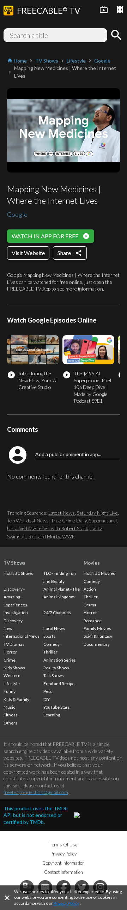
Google (17, 214)
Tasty (96, 528)
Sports (49, 636)
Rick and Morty (44, 536)
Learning (51, 714)
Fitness (11, 714)
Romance (93, 620)
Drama (90, 604)
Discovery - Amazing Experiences (15, 596)
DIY (46, 699)
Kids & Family (16, 699)
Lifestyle (12, 683)
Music (9, 707)
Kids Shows (14, 667)
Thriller (50, 652)
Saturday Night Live (97, 513)
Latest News (61, 513)
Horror (10, 652)
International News (22, 636)
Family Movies (97, 628)
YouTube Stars (56, 707)
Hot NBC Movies (99, 573)
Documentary (97, 644)
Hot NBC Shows (18, 573)
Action (90, 589)
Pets (47, 691)
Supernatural (103, 521)
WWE (68, 536)
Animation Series (59, 660)
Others (10, 723)
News (9, 628)
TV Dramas (14, 644)
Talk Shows (53, 675)
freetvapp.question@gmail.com (36, 792)
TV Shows (14, 563)
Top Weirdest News (28, 521)
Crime (10, 660)
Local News (54, 628)
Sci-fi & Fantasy (98, 636)
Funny (10, 691)
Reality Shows (56, 667)
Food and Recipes (60, 683)
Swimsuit (16, 536)
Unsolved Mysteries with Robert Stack (47, 528)
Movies (92, 563)
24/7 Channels (57, 612)
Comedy (51, 644)
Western (12, 675)
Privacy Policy (66, 903)
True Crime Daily (69, 521)
